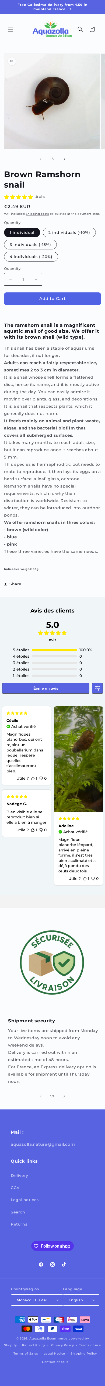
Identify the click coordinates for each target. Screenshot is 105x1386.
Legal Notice (54, 1353)
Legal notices (25, 1199)
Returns (19, 1224)
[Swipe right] (64, 159)
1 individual (22, 232)
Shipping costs (37, 214)
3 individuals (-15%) (30, 244)
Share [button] (15, 584)
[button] (11, 29)
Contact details (55, 1362)
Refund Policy (33, 1345)
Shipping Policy (84, 1353)
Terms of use (90, 1345)
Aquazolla (37, 1338)
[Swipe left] (41, 159)
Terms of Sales (25, 1353)
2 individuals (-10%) (69, 232)
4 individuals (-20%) (31, 256)
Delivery (19, 1175)
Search (18, 1212)
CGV (15, 1187)
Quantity (12, 268)
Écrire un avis (45, 688)
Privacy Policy (62, 1345)
